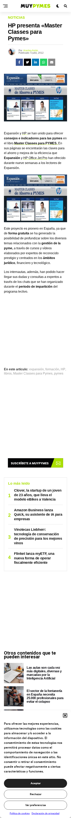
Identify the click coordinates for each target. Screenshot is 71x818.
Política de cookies (20, 813)
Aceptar (36, 783)
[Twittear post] (27, 62)
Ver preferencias (35, 805)
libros (8, 373)
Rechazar (35, 794)
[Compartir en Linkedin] (35, 62)
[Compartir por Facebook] (19, 62)
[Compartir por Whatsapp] (43, 62)
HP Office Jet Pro (35, 158)
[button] (65, 715)
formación (52, 369)
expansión (36, 369)
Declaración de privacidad (45, 813)
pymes (58, 373)
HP (24, 133)
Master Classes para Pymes (32, 373)
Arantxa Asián (30, 50)
